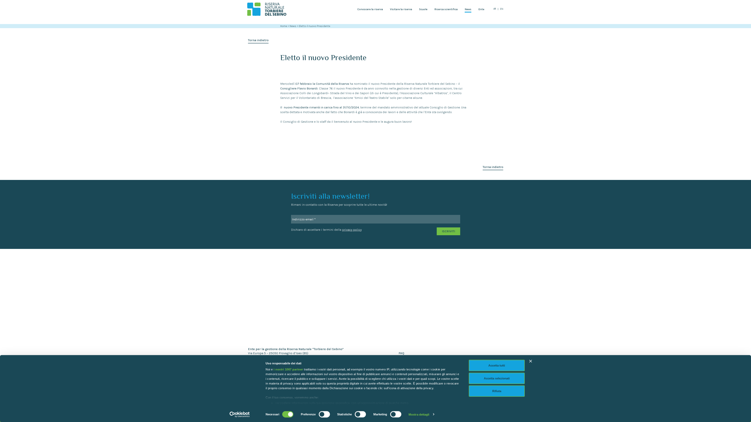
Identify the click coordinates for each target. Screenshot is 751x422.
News (468, 9)
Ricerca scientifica (446, 9)
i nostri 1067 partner (288, 369)
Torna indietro (258, 40)
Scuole (423, 9)
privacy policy (352, 230)
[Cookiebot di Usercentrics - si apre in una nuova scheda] (240, 414)
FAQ (401, 353)
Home (283, 26)
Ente (481, 9)
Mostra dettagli (419, 414)
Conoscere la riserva (370, 9)
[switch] (324, 414)
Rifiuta (496, 391)
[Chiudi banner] (530, 361)
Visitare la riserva (401, 9)
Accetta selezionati (497, 378)
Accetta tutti (496, 365)
